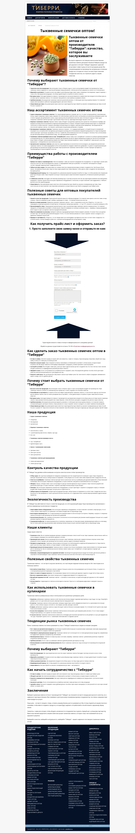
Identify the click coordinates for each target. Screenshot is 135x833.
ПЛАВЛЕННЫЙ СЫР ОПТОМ (77, 760)
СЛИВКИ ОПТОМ (53, 746)
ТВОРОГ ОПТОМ (53, 751)
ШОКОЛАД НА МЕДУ (54, 787)
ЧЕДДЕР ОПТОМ (74, 771)
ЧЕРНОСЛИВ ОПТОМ (95, 797)
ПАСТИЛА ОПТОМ (33, 779)
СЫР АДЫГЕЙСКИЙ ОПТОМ (56, 762)
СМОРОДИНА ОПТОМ (96, 761)
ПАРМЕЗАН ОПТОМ (74, 769)
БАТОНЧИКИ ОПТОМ (33, 757)
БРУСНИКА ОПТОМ (95, 768)
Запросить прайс (53, 18)
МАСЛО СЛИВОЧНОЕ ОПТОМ (57, 742)
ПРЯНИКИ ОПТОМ (33, 775)
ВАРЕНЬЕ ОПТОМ (94, 735)
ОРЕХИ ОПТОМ (93, 791)
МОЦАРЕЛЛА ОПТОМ (75, 753)
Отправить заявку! (60, 317)
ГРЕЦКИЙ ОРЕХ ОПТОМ (96, 819)
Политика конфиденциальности (100, 825)
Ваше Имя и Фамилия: (60, 252)
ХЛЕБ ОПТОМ (31, 808)
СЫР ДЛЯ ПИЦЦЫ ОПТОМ (77, 762)
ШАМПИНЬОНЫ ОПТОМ (96, 748)
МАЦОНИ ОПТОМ (74, 745)
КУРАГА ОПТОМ (94, 795)
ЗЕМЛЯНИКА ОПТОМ (95, 757)
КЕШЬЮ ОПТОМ (74, 799)
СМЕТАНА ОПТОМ (74, 736)
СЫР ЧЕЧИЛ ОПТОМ (54, 766)
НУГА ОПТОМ (31, 782)
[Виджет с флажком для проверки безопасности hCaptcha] (66, 311)
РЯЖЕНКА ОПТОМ (74, 738)
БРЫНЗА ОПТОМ (53, 764)
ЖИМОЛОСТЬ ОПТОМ (96, 774)
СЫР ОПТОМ (52, 733)
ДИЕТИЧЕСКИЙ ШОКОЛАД (56, 793)
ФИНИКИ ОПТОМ (94, 802)
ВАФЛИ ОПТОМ (32, 755)
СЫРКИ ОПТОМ (53, 757)
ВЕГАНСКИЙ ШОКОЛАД (55, 785)
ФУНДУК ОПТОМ (74, 790)
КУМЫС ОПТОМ (73, 742)
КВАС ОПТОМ (31, 806)
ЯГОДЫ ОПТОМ (94, 750)
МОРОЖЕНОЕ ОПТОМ (75, 751)
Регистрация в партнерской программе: (79, 825)
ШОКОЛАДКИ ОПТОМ (34, 764)
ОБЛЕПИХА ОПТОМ (95, 765)
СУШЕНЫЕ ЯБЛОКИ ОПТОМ (97, 806)
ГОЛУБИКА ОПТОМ (95, 772)
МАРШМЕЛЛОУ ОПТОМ (34, 803)
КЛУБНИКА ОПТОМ (95, 770)
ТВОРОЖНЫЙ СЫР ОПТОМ (56, 760)
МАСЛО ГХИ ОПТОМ (54, 744)
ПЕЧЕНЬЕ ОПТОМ (32, 742)
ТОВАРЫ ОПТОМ (94, 763)
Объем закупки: (58, 280)
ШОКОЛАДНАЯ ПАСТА (54, 789)
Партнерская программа (61, 825)
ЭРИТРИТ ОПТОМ (74, 792)
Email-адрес (57, 258)
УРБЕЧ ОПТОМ (31, 799)
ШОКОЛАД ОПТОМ (33, 733)
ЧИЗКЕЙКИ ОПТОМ (33, 740)
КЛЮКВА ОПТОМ (94, 776)
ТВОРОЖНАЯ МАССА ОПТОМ (57, 753)
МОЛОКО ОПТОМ (53, 740)
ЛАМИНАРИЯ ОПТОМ (75, 801)
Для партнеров (40, 18)
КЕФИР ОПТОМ (73, 731)
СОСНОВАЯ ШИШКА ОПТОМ (77, 786)
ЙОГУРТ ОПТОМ (74, 734)
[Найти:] (100, 21)
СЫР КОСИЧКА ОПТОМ (55, 768)
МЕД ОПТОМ (93, 737)
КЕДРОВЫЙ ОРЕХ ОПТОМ (97, 821)
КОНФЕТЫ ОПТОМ (33, 751)
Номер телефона (59, 264)
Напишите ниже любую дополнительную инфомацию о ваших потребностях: (65, 288)
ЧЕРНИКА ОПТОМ (94, 755)
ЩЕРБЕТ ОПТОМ (32, 801)
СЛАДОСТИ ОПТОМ (33, 749)
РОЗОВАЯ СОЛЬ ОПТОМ (76, 803)
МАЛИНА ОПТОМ (94, 752)
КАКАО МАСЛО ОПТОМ (76, 794)
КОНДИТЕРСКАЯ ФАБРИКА (35, 797)
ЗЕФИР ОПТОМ (32, 777)
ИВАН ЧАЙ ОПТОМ (95, 733)
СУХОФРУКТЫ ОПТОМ (96, 789)
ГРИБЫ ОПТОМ (94, 741)
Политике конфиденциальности (84, 346)
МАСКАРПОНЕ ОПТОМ (75, 764)
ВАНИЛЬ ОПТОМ (74, 797)
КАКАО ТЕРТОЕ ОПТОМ (76, 788)
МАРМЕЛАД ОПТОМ (33, 753)
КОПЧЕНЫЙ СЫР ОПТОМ (76, 773)
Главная (29, 18)
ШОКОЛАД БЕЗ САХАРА (55, 791)
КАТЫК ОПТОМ (73, 749)
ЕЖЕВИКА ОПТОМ (94, 759)
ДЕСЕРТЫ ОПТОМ (32, 771)
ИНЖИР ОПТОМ (94, 804)
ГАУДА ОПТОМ (73, 767)
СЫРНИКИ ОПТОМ (53, 755)
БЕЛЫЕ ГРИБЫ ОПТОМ (96, 746)
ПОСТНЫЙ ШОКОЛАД (54, 796)
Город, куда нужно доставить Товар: (64, 270)
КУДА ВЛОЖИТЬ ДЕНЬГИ (35, 812)
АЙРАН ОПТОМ (73, 740)
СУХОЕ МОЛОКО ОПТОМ (55, 749)
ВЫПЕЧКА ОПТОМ (33, 810)
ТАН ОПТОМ (72, 747)
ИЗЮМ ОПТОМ (94, 799)
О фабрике (81, 18)
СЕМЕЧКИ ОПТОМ (94, 808)
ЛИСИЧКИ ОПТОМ (95, 744)
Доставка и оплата (68, 18)
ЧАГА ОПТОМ (93, 779)
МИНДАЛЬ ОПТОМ (95, 793)
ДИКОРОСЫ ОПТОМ (95, 739)
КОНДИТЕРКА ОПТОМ (34, 773)
